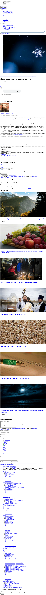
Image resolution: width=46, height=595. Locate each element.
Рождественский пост (9, 554)
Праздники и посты (7, 553)
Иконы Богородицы (9, 489)
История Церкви (8, 517)
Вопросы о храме (8, 571)
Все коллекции (6, 29)
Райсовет (5, 26)
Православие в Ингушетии (10, 545)
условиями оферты (12, 175)
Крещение (7, 573)
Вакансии (5, 452)
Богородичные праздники (10, 486)
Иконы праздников (9, 490)
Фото (4, 550)
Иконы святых (8, 491)
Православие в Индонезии (10, 546)
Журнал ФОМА (3, 76)
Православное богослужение (9, 27)
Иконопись (7, 531)
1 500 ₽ (1, 165)
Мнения (4, 549)
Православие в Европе (10, 543)
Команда (4, 451)
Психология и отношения (8, 13)
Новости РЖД (6, 508)
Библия (4, 471)
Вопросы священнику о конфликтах (12, 567)
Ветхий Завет (8, 473)
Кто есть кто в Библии (9, 474)
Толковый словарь (9, 536)
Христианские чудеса (9, 512)
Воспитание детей (6, 497)
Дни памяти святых (9, 485)
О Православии (8, 514)
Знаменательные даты (9, 516)
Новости (4, 15)
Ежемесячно (11, 169)
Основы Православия (7, 11)
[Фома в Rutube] (5, 444)
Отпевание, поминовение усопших (12, 576)
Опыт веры (7, 511)
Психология (5, 520)
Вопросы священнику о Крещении (12, 568)
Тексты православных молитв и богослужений (12, 587)
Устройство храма (9, 496)
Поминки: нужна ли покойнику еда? (22, 139)
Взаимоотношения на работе (11, 526)
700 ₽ (1, 164)
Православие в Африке (10, 540)
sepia (5, 82)
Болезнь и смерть (8, 521)
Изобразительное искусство (11, 533)
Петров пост (7, 557)
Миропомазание (8, 578)
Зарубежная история (9, 519)
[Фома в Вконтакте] (5, 439)
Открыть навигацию (6, 1)
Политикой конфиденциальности (7, 464)
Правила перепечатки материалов (10, 467)
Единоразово (4, 169)
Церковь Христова (6, 584)
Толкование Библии (9, 478)
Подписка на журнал (7, 21)
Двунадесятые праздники (10, 484)
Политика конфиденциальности (9, 466)
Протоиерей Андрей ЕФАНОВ (6, 113)
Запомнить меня (5, 432)
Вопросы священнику (7, 16)
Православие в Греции (10, 542)
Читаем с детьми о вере (7, 28)
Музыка (7, 532)
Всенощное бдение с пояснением (12, 583)
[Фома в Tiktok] (4, 442)
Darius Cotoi (7, 74)
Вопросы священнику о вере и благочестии (14, 560)
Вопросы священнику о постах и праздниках (14, 487)
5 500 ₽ (1, 167)
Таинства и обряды (7, 572)
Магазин (4, 448)
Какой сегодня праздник (8, 25)
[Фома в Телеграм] (5, 441)
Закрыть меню (3, 7)
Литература (7, 530)
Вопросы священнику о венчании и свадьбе (14, 561)
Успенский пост (8, 556)
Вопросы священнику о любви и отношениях (14, 569)
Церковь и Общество (7, 586)
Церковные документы (7, 585)
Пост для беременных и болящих (12, 558)
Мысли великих (8, 537)
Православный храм (7, 493)
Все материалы (6, 19)
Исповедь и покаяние (9, 575)
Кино (6, 534)
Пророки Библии (8, 476)
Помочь (5, 6)
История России (8, 518)
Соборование (8, 579)
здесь (29, 171)
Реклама (4, 449)
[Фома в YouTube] (5, 443)
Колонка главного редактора (9, 505)
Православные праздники (8, 482)
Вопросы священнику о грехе (11, 565)
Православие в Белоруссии (10, 541)
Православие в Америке (10, 539)
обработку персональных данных (18, 176)
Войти (8, 33)
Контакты (5, 450)
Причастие (7, 574)
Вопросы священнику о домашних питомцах (14, 564)
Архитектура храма (9, 494)
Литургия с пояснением (10, 582)
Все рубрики (5, 20)
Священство (7, 580)
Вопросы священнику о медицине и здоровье (14, 570)
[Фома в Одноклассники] (6, 440)
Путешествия (5, 507)
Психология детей (9, 499)
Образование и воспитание (8, 506)
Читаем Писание (8, 477)
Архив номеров (6, 454)
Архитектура (8, 529)
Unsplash (13, 74)
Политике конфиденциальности (36, 592)
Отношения (5, 504)
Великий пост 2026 (9, 555)
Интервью (5, 548)
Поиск (4, 4)
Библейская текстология (10, 475)
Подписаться (14, 461)
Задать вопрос (3, 154)
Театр (6, 535)
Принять (2, 593)
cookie (14, 468)
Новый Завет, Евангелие (10, 472)
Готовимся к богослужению (8, 581)
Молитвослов (5, 17)
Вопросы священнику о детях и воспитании (14, 500)
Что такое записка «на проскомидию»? (21, 119)
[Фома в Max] (4, 445)
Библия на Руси (8, 479)
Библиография (8, 481)
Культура (5, 527)
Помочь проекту (4, 173)
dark (3, 82)
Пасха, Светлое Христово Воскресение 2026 (14, 483)
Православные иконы (7, 488)
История (4, 515)
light (1, 82)
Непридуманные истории (8, 12)
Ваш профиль (5, 2)
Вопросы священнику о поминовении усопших (26, 76)
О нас (4, 447)
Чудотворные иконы (9, 492)
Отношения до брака (9, 524)
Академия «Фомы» (7, 14)
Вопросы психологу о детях (11, 503)
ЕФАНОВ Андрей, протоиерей (10, 155)
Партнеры (5, 453)
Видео (4, 551)
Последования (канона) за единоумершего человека (11, 144)
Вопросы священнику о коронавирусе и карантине (15, 566)
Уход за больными (9, 522)
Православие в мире (7, 538)
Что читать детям (8, 501)
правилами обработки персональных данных (28, 463)
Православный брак (9, 525)
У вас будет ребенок (9, 502)
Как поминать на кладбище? (18, 134)
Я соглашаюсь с (9, 175)
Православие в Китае (9, 547)
